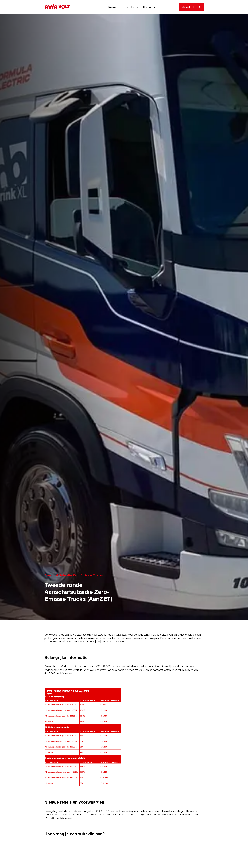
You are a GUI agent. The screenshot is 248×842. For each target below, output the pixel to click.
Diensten (130, 7)
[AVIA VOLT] (57, 7)
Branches (112, 7)
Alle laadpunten (189, 7)
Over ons (147, 7)
